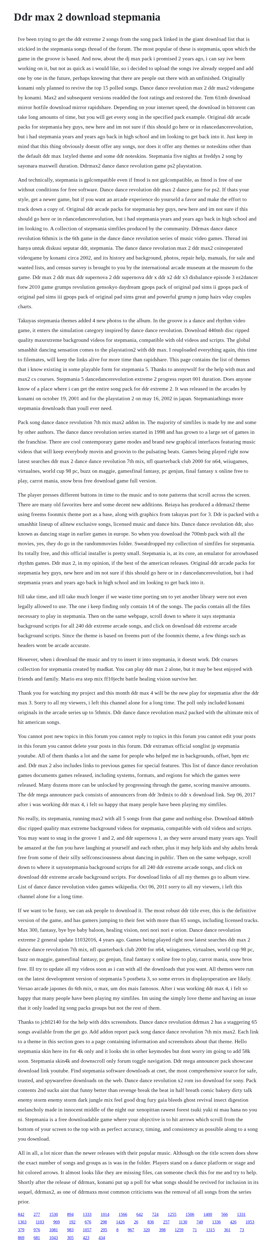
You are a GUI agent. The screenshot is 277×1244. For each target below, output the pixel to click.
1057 (87, 1229)
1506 (190, 1214)
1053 (250, 1222)
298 (103, 1222)
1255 (172, 1214)
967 (131, 1229)
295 (104, 1229)
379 (21, 1229)
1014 (105, 1214)
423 (86, 1237)
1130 (183, 1222)
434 (101, 1237)
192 (72, 1222)
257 (166, 1222)
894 (70, 1214)
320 (146, 1229)
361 (227, 1229)
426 (233, 1222)
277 (37, 1214)
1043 (53, 1237)
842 (21, 1214)
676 (88, 1222)
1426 (120, 1222)
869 (21, 1237)
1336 (216, 1222)
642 (139, 1214)
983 (70, 1229)
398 (162, 1229)
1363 (22, 1222)
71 (195, 1229)
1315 (210, 1229)
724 (155, 1214)
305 (70, 1237)
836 (150, 1222)
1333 (87, 1214)
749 (199, 1222)
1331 (241, 1214)
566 (224, 1214)
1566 (122, 1214)
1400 (207, 1214)
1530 (53, 1214)
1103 (40, 1222)
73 (242, 1229)
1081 (53, 1229)
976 (37, 1229)
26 (136, 1222)
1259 (179, 1229)
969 (56, 1222)
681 (37, 1237)
